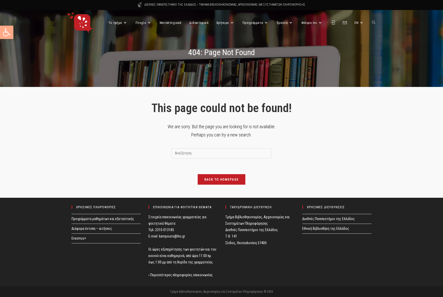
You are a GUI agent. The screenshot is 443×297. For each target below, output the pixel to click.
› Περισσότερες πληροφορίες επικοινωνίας (180, 275)
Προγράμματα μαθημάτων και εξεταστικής (103, 219)
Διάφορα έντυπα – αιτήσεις (92, 228)
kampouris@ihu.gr (172, 236)
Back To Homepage (221, 179)
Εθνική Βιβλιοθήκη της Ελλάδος (325, 228)
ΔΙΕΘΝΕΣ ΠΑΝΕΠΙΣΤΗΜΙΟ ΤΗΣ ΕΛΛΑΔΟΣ (170, 4)
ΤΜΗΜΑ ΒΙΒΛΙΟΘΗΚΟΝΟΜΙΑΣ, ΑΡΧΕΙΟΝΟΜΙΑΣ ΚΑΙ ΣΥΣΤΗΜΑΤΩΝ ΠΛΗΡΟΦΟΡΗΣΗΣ (252, 4)
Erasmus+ (79, 238)
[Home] (209, 65)
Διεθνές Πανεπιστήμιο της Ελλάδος (328, 219)
